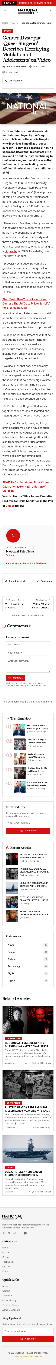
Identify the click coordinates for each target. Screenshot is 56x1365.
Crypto (5, 1271)
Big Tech (6, 1266)
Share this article (17, 581)
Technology (8, 1262)
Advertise (7, 1295)
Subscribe (30, 830)
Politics (5, 1252)
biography (11, 251)
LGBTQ (14, 23)
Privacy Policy (9, 1300)
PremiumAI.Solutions (32, 1357)
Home (5, 23)
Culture (5, 1257)
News (5, 1247)
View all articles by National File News (27, 563)
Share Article (15, 80)
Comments (46, 581)
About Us (6, 1286)
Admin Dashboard (11, 1310)
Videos (10, 505)
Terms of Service (10, 1305)
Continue (18, 678)
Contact (6, 1291)
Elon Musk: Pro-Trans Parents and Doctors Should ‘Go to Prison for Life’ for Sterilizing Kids (26, 303)
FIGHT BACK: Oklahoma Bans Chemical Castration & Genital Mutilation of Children (27, 486)
